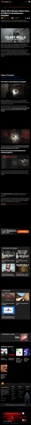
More (12, 399)
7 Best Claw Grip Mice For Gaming (26, 360)
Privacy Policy (3, 400)
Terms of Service (3, 398)
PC (19, 390)
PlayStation (20, 393)
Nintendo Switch (21, 391)
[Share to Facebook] (25, 18)
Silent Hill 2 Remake (5, 8)
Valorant (13, 388)
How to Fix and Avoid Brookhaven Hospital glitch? (13, 79)
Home (2, 7)
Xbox (19, 395)
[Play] (25, 420)
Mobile (20, 388)
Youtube (27, 389)
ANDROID (3, 315)
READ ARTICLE (23, 231)
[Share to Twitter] (27, 18)
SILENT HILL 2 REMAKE (5, 259)
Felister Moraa (16, 18)
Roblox (13, 390)
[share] (20, 413)
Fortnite (13, 396)
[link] (4, 413)
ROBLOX (2, 373)
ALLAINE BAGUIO (6, 17)
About (2, 396)
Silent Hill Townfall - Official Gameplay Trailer (12, 413)
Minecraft (13, 391)
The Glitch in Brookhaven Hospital (10, 77)
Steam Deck (21, 396)
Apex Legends (14, 398)
